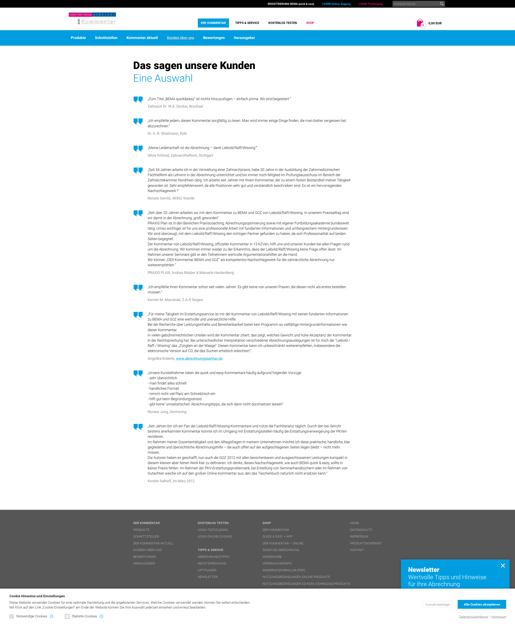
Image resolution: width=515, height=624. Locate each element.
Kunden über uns (180, 38)
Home (354, 523)
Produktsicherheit (366, 543)
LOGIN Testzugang (371, 3)
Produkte (78, 38)
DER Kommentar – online (283, 543)
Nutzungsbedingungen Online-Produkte (296, 577)
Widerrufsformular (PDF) (284, 570)
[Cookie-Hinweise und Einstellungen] (51, 616)
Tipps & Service (247, 23)
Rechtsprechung (212, 563)
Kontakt (357, 550)
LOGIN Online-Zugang (336, 3)
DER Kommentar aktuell (153, 543)
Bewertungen (214, 38)
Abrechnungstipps (213, 557)
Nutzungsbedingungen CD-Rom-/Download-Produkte (306, 584)
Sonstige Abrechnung (281, 550)
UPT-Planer (207, 570)
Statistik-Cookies (84, 616)
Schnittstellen (106, 38)
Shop (310, 23)
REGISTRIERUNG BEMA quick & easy (291, 3)
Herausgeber (244, 38)
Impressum (498, 617)
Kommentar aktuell (142, 38)
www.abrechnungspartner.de (199, 358)
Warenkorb (272, 557)
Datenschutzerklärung (473, 617)
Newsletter (208, 577)
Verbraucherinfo (277, 563)
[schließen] (503, 565)
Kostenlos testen (282, 23)
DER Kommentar (213, 23)
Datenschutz (361, 530)
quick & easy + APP (278, 536)
